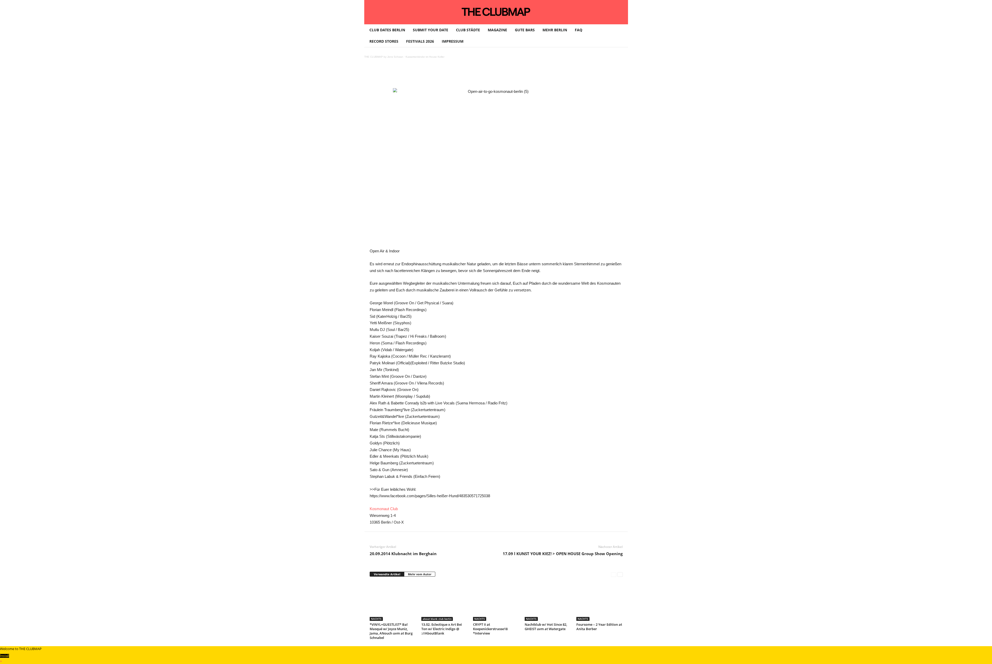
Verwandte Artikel (387, 574)
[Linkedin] (442, 75)
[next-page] (620, 574)
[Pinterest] (418, 75)
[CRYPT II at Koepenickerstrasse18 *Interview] (496, 601)
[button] (620, 35)
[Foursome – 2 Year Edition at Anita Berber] (599, 601)
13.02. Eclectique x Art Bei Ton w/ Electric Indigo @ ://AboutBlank (441, 629)
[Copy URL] (489, 75)
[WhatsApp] (430, 75)
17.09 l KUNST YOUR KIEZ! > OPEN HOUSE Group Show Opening (563, 553)
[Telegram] (477, 75)
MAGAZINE (497, 29)
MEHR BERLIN (554, 29)
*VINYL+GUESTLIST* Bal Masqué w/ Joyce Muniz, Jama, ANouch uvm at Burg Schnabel (391, 631)
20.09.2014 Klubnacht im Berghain (403, 553)
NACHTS (376, 619)
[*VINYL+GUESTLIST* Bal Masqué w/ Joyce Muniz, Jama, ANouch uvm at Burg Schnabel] (393, 601)
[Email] (466, 75)
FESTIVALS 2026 (420, 41)
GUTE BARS (525, 29)
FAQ (578, 29)
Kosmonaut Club (384, 509)
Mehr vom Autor (419, 574)
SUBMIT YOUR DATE (430, 29)
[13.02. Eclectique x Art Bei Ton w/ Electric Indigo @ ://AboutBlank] (444, 601)
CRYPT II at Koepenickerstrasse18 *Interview (490, 629)
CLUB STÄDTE (468, 29)
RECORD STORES (383, 41)
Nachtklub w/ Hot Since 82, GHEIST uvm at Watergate (546, 626)
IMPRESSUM (452, 41)
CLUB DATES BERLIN (387, 29)
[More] (501, 75)
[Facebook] (406, 75)
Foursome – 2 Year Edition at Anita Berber (599, 626)
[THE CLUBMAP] (496, 11)
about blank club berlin (437, 619)
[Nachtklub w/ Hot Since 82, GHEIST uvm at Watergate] (548, 601)
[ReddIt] (454, 75)
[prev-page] (613, 574)
